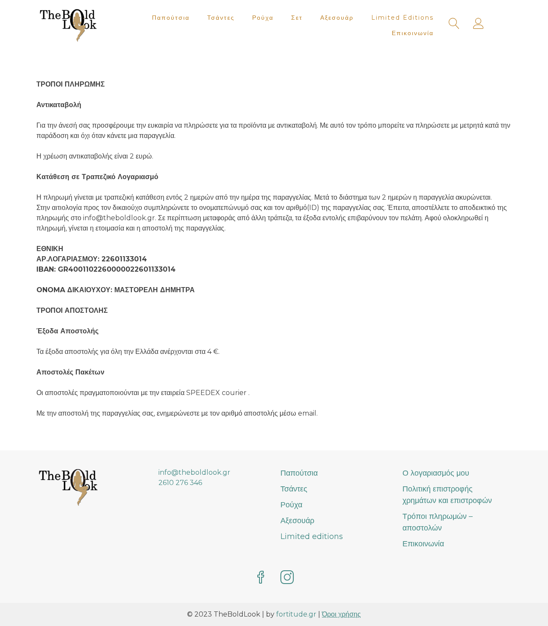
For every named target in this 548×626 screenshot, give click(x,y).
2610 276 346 (180, 483)
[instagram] (287, 578)
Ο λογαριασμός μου (435, 473)
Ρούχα (263, 17)
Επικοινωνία (413, 33)
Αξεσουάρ (337, 17)
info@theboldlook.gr (194, 472)
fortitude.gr (296, 614)
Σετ (297, 17)
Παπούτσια (171, 17)
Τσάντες (221, 17)
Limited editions (402, 17)
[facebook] (261, 578)
